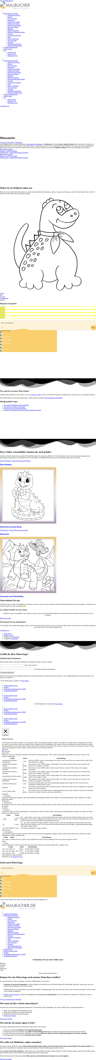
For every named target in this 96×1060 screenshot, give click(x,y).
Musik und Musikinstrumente (16, 32)
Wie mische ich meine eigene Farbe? (14, 407)
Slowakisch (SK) (13, 56)
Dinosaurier (11, 20)
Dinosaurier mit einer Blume (11, 527)
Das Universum (12, 18)
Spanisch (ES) (12, 54)
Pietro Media (25, 681)
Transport (10, 42)
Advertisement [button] (6, 830)
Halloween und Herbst (14, 25)
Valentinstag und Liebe (14, 44)
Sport (9, 37)
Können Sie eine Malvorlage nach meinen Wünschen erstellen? (22, 410)
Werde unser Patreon (10, 1015)
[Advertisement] (48, 121)
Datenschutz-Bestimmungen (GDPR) (15, 689)
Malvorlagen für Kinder (11, 13)
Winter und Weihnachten (15, 45)
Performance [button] (5, 801)
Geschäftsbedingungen (10, 691)
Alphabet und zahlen (14, 15)
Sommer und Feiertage (14, 35)
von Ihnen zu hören (35, 394)
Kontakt (6, 687)
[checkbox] (9, 333)
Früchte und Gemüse (14, 22)
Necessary (7, 751)
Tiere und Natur (12, 40)
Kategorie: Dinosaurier (7, 142)
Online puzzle (8, 49)
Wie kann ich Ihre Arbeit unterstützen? (15, 408)
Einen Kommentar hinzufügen (53, 398)
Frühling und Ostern (14, 23)
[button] (48, 963)
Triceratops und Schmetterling (11, 596)
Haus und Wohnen (13, 27)
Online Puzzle (8, 949)
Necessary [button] (5, 749)
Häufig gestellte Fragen (11, 685)
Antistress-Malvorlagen (11, 47)
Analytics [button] (5, 808)
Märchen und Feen (13, 30)
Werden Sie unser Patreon (11, 994)
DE (5, 51)
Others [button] (4, 841)
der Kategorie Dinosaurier (35, 144)
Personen (10, 34)
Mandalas (10, 29)
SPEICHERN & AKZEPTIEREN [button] (12, 855)
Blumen (10, 17)
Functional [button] (5, 794)
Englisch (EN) (12, 52)
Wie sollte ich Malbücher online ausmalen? (16, 405)
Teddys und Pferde (13, 39)
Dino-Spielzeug (6, 464)
